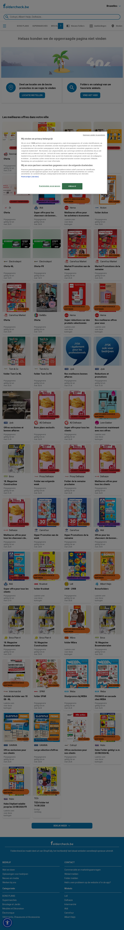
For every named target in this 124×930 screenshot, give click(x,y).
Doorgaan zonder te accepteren (94, 135)
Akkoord (72, 186)
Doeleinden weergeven (49, 186)
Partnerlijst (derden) (30, 177)
